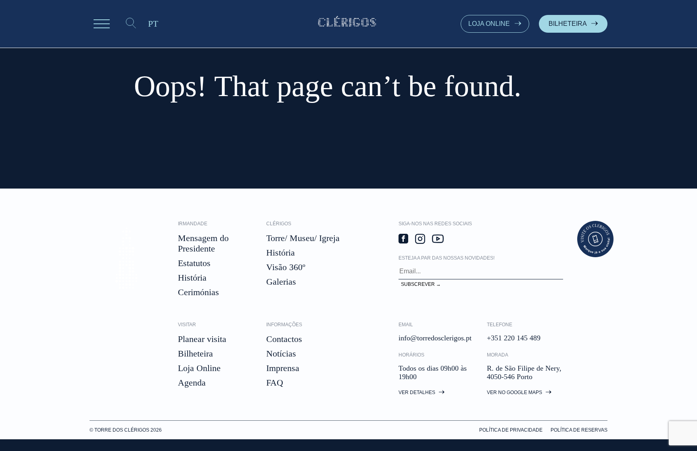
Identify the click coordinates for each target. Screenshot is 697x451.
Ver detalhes (417, 392)
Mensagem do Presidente (203, 243)
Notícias (281, 353)
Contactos (284, 339)
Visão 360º (285, 267)
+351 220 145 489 (513, 338)
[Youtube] (438, 240)
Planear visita (202, 339)
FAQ (274, 383)
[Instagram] (420, 239)
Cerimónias (198, 292)
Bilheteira (195, 353)
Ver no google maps (515, 392)
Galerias (281, 282)
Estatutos (194, 263)
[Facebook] (403, 239)
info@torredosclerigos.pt (435, 338)
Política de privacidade (511, 430)
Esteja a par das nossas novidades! (447, 258)
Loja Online (199, 368)
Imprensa (282, 368)
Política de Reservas (579, 430)
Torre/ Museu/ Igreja (303, 238)
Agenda (192, 383)
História (192, 278)
